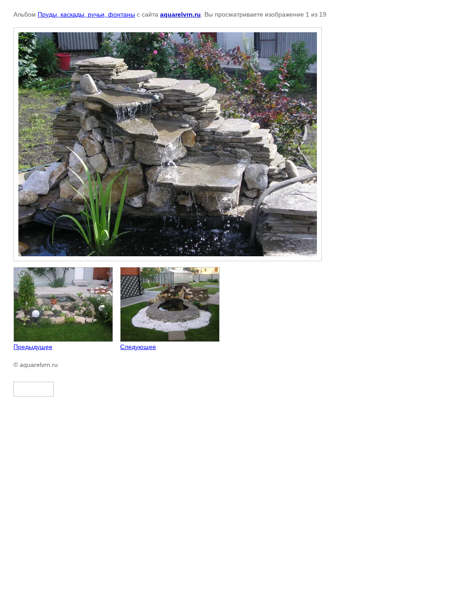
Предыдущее (32, 346)
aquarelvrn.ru (180, 14)
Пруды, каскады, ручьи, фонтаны (86, 14)
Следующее (138, 346)
